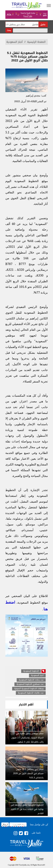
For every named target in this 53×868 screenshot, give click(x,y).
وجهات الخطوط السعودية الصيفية (29, 688)
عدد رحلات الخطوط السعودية (31, 680)
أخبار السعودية (14, 42)
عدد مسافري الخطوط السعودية (30, 684)
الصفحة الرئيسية (36, 42)
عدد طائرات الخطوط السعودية (31, 693)
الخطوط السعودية (31, 671)
